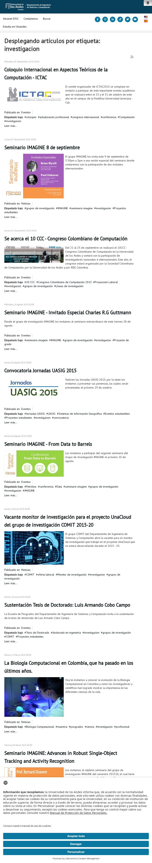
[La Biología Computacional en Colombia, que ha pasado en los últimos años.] (34, 697)
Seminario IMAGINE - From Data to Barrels (48, 444)
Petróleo (31, 486)
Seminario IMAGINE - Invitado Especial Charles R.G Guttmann (67, 312)
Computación (127, 117)
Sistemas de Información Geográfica (80, 413)
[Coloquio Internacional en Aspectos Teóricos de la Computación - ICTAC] (34, 93)
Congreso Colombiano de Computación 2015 (65, 282)
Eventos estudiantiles (117, 413)
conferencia (109, 117)
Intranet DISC (11, 18)
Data (59, 486)
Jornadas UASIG (35, 413)
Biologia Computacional (40, 726)
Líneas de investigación (69, 286)
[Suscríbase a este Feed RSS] (132, 57)
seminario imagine (82, 208)
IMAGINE (63, 208)
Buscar (47, 18)
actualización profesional (54, 117)
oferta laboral (46, 574)
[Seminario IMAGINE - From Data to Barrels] (34, 463)
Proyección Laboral (106, 282)
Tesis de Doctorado (37, 632)
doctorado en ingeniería (66, 632)
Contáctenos (31, 18)
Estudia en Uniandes (15, 26)
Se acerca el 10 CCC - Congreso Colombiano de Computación (65, 238)
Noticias (25, 203)
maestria (62, 726)
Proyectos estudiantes (19, 417)
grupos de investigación (40, 208)
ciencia (90, 726)
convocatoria (61, 417)
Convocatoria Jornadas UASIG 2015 (40, 370)
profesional (122, 726)
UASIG (51, 413)
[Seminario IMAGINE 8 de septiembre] (34, 176)
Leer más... (10, 126)
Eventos (26, 112)
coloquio (31, 117)
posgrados (76, 726)
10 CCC (30, 282)
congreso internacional (85, 117)
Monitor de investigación (71, 574)
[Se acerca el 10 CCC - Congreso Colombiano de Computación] (34, 253)
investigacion (13, 121)
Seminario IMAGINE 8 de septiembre (42, 147)
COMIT (30, 574)
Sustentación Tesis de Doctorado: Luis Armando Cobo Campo (67, 605)
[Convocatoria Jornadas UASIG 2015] (34, 390)
